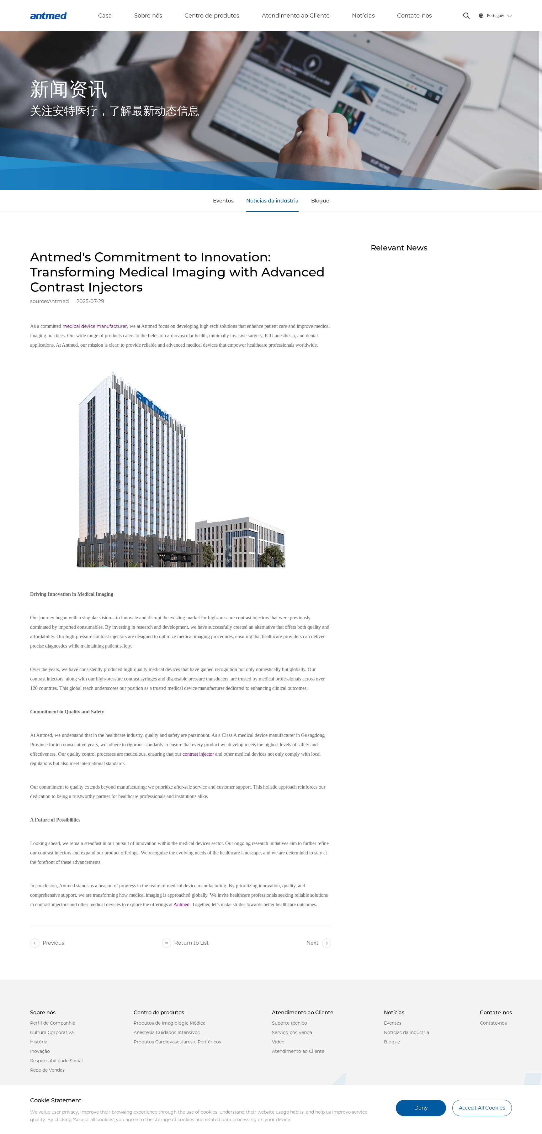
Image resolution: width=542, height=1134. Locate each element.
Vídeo (278, 1042)
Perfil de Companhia (52, 1023)
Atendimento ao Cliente (296, 15)
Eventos (223, 201)
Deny (421, 1108)
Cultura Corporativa (52, 1032)
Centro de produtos (211, 15)
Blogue (320, 201)
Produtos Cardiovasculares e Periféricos (177, 1042)
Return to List (191, 943)
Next (312, 943)
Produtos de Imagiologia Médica (169, 1023)
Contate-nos (414, 15)
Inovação (40, 1051)
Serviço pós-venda (292, 1032)
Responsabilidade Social (56, 1060)
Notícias (363, 15)
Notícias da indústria (272, 201)
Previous (53, 943)
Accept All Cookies (482, 1108)
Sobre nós (148, 15)
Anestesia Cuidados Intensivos (167, 1032)
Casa (105, 15)
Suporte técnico (289, 1023)
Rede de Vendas (47, 1070)
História (38, 1042)
